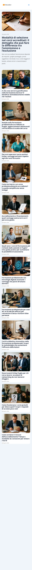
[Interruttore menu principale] (28, 5)
